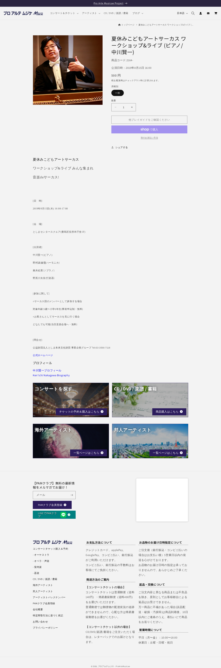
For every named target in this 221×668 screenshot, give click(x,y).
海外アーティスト (43, 585)
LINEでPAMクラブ (47, 514)
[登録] (71, 495)
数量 (113, 100)
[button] (64, 13)
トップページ (127, 24)
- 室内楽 (37, 567)
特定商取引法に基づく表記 (48, 615)
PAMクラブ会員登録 (50, 504)
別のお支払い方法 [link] (149, 137)
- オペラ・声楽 (41, 561)
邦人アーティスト (43, 591)
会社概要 (38, 609)
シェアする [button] (121, 147)
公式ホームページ (43, 355)
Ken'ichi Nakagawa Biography (51, 375)
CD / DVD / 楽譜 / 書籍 (45, 579)
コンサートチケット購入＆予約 (50, 548)
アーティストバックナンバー (49, 597)
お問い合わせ (40, 621)
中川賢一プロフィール (47, 370)
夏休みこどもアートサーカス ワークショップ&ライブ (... (165, 24)
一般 (119, 93)
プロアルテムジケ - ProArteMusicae (114, 666)
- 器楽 (36, 573)
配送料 (119, 80)
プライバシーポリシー (45, 627)
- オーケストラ (41, 554)
